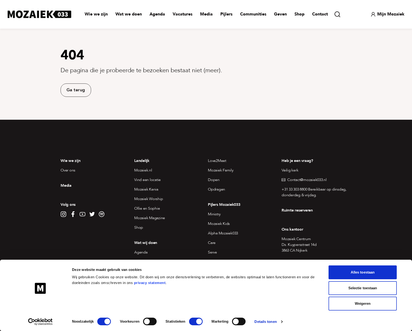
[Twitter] (92, 214)
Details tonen (265, 322)
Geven (280, 14)
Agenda (157, 14)
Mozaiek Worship (148, 199)
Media (206, 14)
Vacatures (182, 14)
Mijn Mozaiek (390, 14)
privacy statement (150, 283)
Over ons (68, 170)
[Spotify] (101, 214)
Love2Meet (217, 160)
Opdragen (216, 189)
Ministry (214, 214)
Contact (320, 14)
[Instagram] (63, 214)
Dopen (214, 179)
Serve (212, 252)
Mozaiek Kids (219, 223)
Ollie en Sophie (147, 208)
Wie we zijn (96, 14)
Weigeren (363, 303)
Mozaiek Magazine (149, 218)
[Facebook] (73, 214)
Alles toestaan (363, 272)
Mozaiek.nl (143, 170)
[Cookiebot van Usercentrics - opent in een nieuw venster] (40, 321)
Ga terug (76, 90)
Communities (253, 14)
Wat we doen (128, 14)
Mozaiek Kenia (146, 189)
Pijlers (226, 14)
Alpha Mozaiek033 (223, 233)
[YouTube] (82, 214)
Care (212, 242)
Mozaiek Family (220, 170)
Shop (299, 14)
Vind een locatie (147, 179)
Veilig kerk (290, 170)
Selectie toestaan (362, 288)
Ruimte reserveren (297, 210)
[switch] (150, 321)
